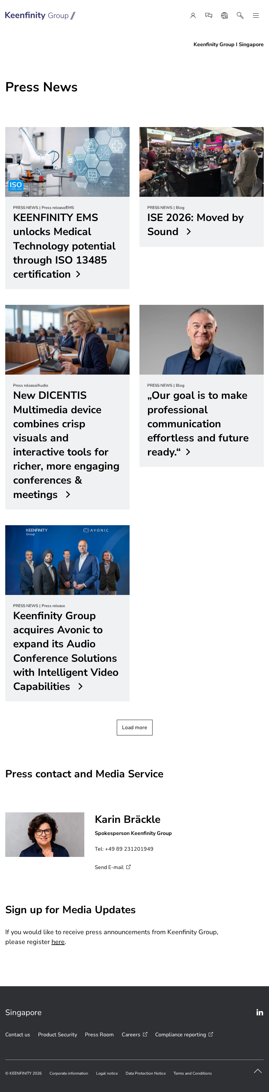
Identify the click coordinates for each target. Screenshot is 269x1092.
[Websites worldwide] (224, 16)
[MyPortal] (193, 16)
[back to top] (258, 1071)
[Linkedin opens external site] (260, 1012)
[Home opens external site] (40, 15)
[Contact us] (209, 16)
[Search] (240, 16)
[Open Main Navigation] (256, 16)
